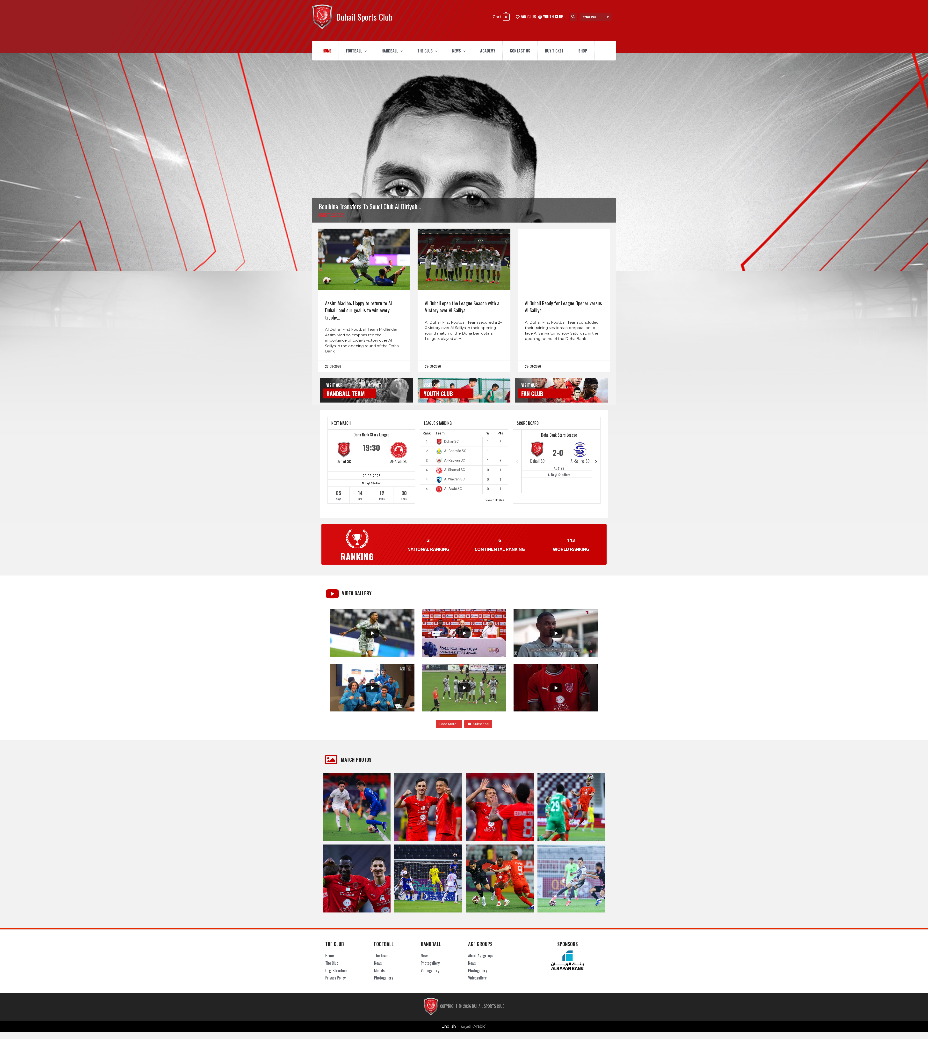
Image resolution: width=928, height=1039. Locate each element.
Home (327, 51)
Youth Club (552, 17)
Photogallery (383, 978)
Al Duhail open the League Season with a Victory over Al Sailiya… (462, 306)
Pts (500, 433)
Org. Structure (336, 970)
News (456, 51)
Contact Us (520, 51)
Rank (427, 433)
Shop (582, 51)
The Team (381, 955)
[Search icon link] (573, 17)
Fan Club (532, 393)
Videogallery (430, 970)
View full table (495, 500)
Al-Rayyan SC (454, 460)
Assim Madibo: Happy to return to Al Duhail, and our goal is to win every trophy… (358, 310)
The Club (425, 51)
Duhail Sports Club (364, 17)
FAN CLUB (528, 17)
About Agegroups (480, 955)
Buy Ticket (554, 51)
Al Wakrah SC (454, 479)
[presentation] (364, 51)
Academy (487, 51)
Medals (379, 970)
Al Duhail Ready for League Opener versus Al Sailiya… (563, 306)
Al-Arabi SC (398, 461)
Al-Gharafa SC (455, 451)
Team (440, 433)
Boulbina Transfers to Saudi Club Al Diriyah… (370, 206)
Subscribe (481, 724)
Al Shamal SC (454, 470)
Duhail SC (344, 461)
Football (354, 51)
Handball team (345, 393)
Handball (390, 51)
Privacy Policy (335, 978)
